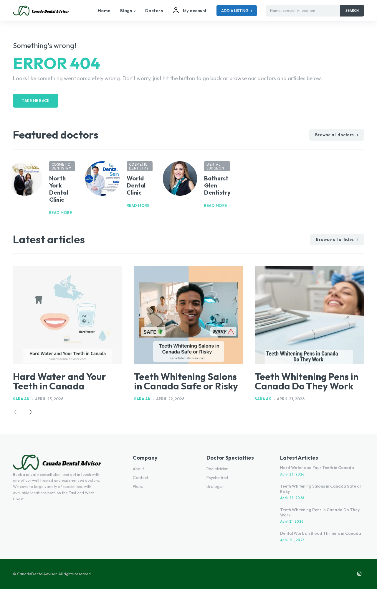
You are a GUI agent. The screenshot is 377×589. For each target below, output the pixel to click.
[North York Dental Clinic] (25, 178)
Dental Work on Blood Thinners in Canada (320, 533)
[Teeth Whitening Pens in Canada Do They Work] (309, 315)
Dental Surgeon (215, 166)
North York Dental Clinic (58, 189)
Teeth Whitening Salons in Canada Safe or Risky (186, 381)
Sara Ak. (22, 398)
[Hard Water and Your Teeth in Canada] (67, 315)
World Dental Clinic (136, 185)
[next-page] (28, 412)
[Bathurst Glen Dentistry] (180, 178)
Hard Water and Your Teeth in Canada (59, 381)
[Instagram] (359, 574)
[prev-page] (17, 412)
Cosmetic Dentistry (61, 166)
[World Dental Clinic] (102, 178)
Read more (60, 212)
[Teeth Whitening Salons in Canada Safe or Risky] (188, 315)
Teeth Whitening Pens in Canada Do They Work (306, 381)
